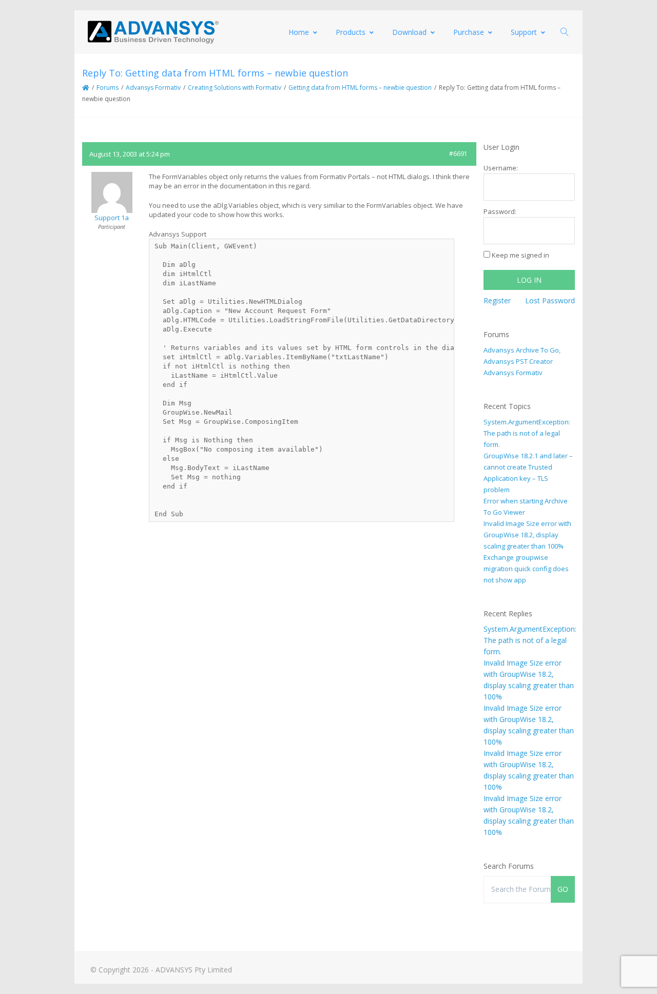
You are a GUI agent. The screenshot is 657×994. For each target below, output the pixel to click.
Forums (107, 87)
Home (298, 32)
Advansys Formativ (153, 87)
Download (409, 32)
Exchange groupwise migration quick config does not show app (526, 568)
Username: (501, 167)
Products (350, 32)
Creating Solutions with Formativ (234, 87)
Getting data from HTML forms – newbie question (360, 87)
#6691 (458, 153)
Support (524, 32)
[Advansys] (153, 32)
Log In (529, 280)
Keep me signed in (520, 255)
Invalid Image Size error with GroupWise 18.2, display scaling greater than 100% (527, 535)
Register (497, 300)
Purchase (468, 32)
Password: (500, 211)
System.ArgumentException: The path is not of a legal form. (527, 433)
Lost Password (550, 300)
